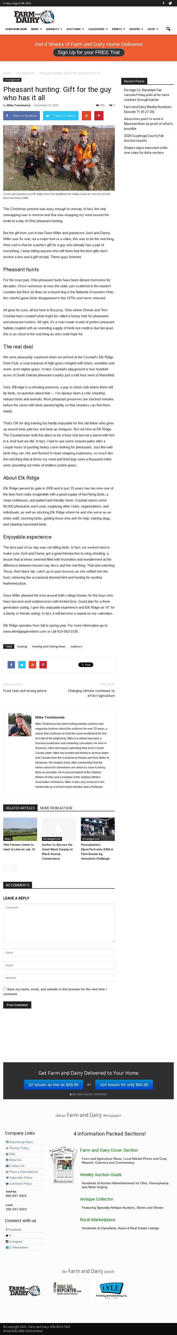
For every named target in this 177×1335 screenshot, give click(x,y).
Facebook (14, 1229)
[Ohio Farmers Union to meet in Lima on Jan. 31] (20, 829)
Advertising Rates (21, 1142)
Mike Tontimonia (18, 105)
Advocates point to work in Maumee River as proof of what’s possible (148, 123)
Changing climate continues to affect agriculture (91, 693)
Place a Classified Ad (23, 1172)
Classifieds (96, 29)
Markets (52, 29)
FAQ (11, 1154)
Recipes (135, 29)
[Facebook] (163, 3)
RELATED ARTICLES (20, 808)
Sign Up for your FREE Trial (89, 52)
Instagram (15, 1241)
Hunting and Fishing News (48, 646)
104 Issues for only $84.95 (124, 1084)
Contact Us (17, 1166)
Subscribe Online (20, 1177)
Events (117, 29)
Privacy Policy (19, 1148)
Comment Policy (20, 1183)
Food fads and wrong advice (25, 691)
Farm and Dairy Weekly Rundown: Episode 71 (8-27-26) (148, 109)
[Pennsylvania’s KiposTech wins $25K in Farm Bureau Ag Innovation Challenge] (98, 829)
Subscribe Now (16, 29)
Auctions (74, 29)
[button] (168, 29)
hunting (22, 646)
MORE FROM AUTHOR (56, 808)
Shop (151, 29)
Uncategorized (12, 79)
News (35, 29)
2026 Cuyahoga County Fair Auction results (144, 138)
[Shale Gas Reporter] (67, 1294)
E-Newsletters (18, 1247)
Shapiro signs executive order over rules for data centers (146, 150)
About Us (14, 1160)
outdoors (76, 646)
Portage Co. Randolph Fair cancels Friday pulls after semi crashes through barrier (146, 95)
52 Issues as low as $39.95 (54, 1084)
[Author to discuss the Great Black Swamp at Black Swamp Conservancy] (59, 829)
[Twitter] (170, 3)
